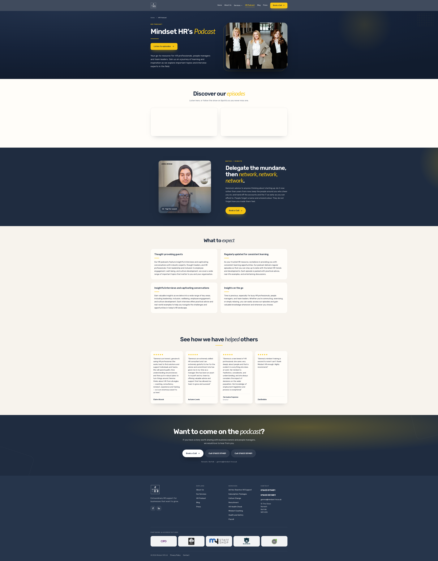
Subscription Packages (237, 494)
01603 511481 (268, 490)
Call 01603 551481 (243, 453)
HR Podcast (250, 5)
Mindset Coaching (235, 511)
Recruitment (233, 502)
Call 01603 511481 (217, 453)
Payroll (231, 519)
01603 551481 (268, 495)
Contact (186, 555)
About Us (227, 5)
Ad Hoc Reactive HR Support (240, 490)
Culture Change (234, 498)
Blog (259, 5)
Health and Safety (235, 515)
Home (219, 5)
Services (237, 5)
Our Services (201, 494)
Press (265, 5)
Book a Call (277, 5)
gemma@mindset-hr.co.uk (271, 499)
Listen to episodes (162, 46)
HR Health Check (235, 507)
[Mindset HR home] (153, 5)
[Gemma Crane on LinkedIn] (158, 508)
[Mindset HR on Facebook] (153, 508)
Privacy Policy (175, 555)
